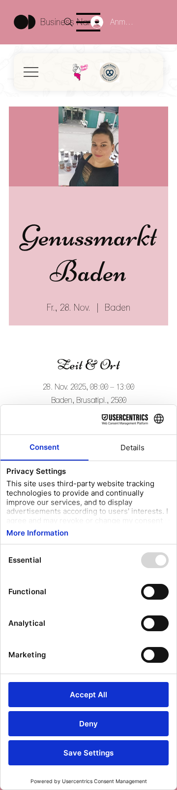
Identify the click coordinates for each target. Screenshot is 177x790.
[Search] (68, 22)
